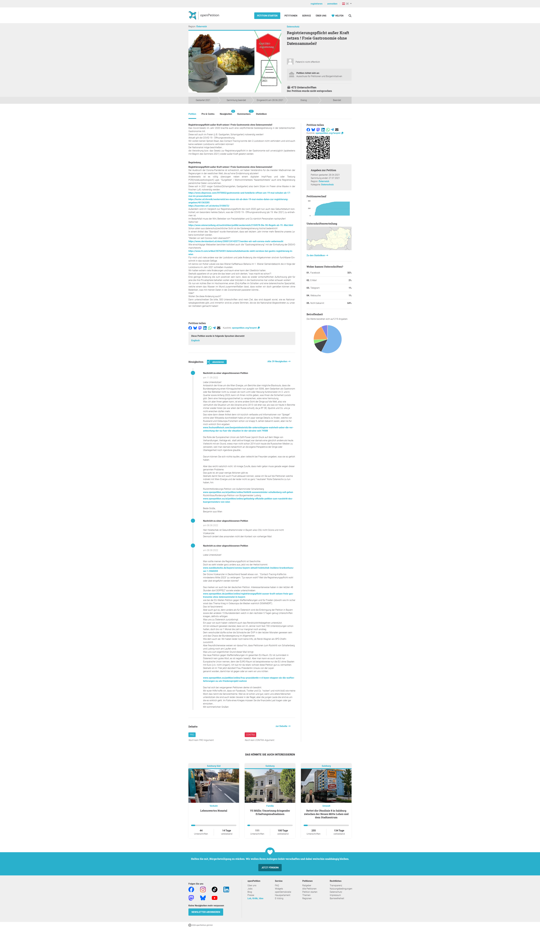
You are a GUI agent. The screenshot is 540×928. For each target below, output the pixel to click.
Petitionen (291, 15)
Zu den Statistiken (316, 255)
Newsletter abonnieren (206, 912)
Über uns (252, 885)
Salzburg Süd (213, 766)
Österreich (201, 26)
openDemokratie (283, 892)
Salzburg (270, 766)
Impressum (335, 895)
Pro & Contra (208, 114)
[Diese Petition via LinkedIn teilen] (205, 327)
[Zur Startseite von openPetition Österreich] (204, 15)
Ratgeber (306, 885)
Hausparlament (282, 895)
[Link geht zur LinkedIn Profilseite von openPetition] (226, 889)
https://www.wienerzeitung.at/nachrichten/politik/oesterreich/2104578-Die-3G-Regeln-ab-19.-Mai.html (240, 225)
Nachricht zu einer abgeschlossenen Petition (225, 373)
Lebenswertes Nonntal (213, 810)
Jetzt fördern (270, 867)
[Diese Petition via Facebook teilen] (190, 327)
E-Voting (279, 898)
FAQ (277, 885)
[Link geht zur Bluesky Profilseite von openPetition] (203, 897)
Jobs (250, 888)
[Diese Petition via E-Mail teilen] (219, 327)
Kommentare (244, 112)
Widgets (279, 888)
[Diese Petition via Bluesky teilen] (195, 327)
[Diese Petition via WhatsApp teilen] (210, 327)
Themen (306, 895)
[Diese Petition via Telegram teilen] (214, 327)
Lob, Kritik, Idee (255, 898)
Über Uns (321, 15)
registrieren (316, 3)
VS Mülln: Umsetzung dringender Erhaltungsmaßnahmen (270, 812)
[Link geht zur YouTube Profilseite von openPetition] (214, 897)
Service (306, 15)
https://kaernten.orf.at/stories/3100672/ (208, 205)
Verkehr (214, 806)
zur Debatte (282, 726)
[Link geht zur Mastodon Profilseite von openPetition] (191, 897)
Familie (270, 806)
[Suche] (350, 15)
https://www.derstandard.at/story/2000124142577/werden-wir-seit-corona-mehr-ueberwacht (235, 241)
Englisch (195, 340)
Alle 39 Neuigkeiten (277, 361)
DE (347, 3)
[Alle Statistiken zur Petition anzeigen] (329, 249)
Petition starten (267, 15)
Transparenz (336, 885)
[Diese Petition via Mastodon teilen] (200, 327)
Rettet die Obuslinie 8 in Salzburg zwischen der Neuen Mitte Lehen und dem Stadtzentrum (326, 814)
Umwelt (326, 806)
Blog (250, 892)
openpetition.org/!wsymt (244, 327)
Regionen (307, 898)
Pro (192, 734)
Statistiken (261, 114)
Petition (192, 114)
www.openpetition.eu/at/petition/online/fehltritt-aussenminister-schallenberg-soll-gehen (248, 492)
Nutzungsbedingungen (341, 888)
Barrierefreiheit (337, 898)
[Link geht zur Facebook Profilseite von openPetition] (191, 889)
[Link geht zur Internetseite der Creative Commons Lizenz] (190, 925)
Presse (251, 895)
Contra (250, 734)
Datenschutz (293, 26)
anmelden (332, 3)
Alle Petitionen (309, 888)
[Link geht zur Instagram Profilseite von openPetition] (203, 889)
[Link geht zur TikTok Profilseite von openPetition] (214, 889)
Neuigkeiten (226, 112)
